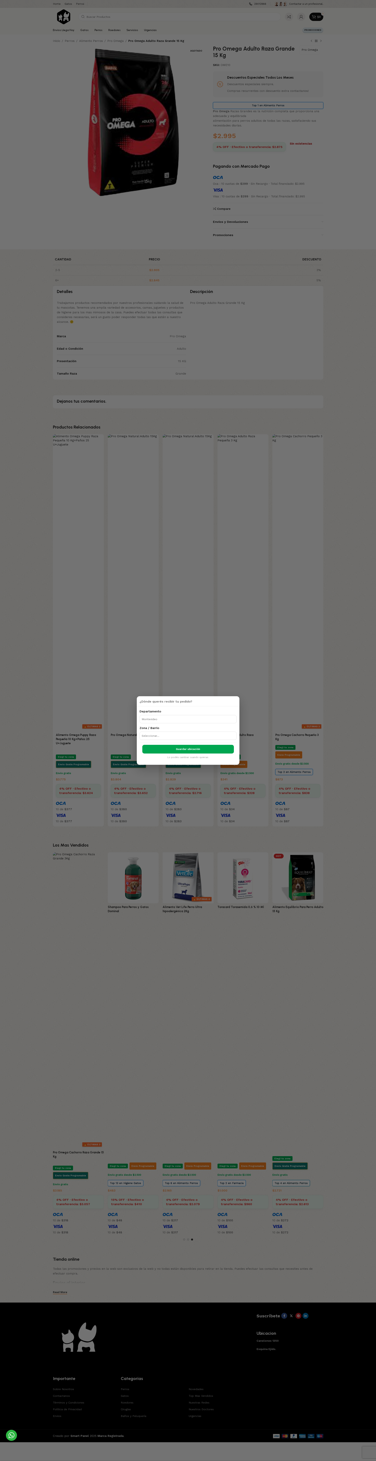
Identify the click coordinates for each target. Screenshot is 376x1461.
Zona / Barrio (149, 728)
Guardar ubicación (188, 749)
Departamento (150, 711)
